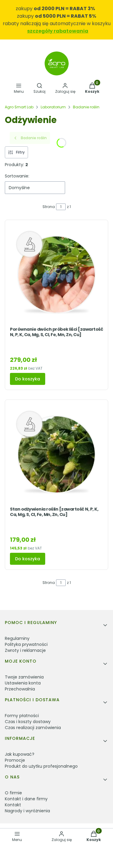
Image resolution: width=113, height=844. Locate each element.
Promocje (15, 760)
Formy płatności (22, 716)
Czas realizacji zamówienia (33, 728)
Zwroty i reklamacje (25, 650)
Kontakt (13, 805)
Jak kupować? (19, 754)
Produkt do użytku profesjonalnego (41, 766)
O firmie (13, 793)
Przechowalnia (20, 689)
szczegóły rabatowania (57, 31)
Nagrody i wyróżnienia (27, 811)
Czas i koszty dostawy (28, 722)
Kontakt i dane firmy (26, 799)
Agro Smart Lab (19, 107)
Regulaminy (17, 638)
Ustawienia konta (23, 683)
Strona (48, 206)
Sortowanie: (17, 176)
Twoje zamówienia (24, 677)
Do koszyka (27, 379)
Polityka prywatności (26, 644)
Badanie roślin (86, 107)
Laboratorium (53, 107)
